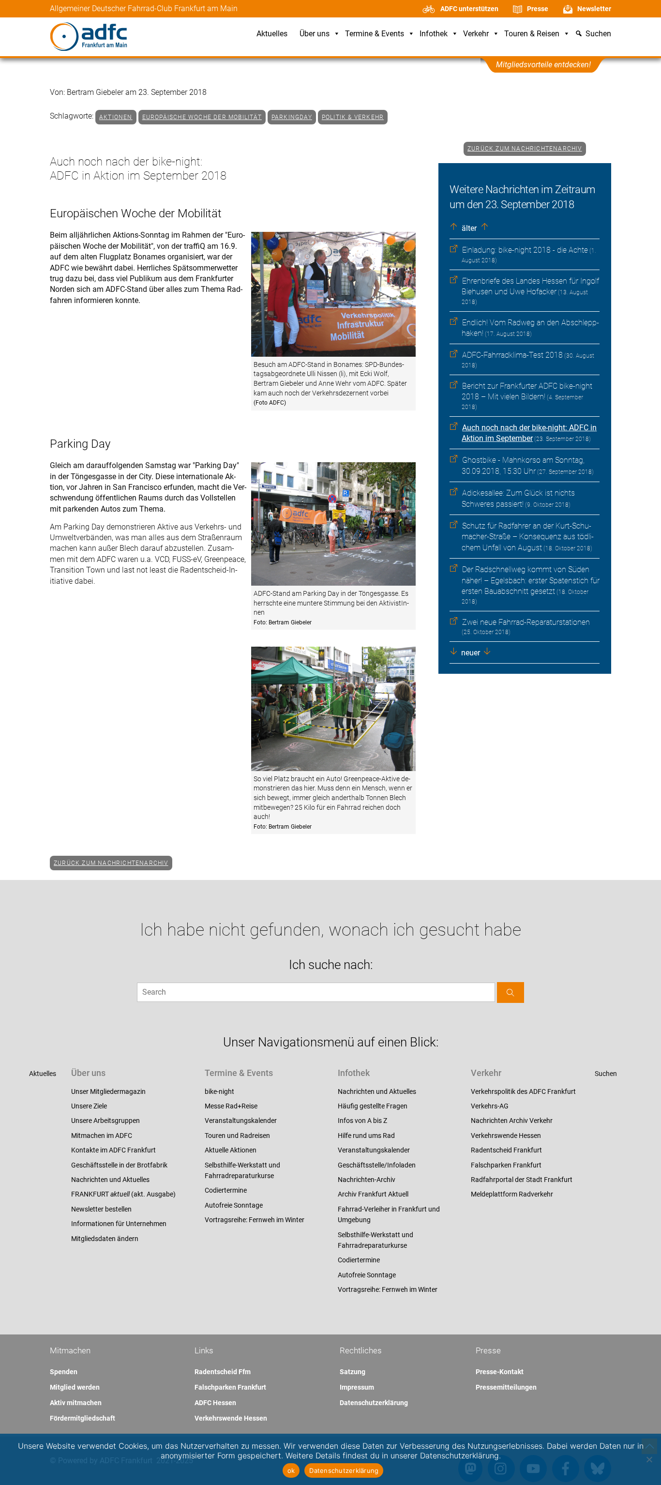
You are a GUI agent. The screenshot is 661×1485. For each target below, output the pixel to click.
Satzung (352, 1372)
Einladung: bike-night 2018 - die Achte (525, 250)
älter (468, 228)
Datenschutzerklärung (374, 1403)
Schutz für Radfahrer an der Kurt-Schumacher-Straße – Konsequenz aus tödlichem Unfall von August (528, 536)
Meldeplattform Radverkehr (512, 1194)
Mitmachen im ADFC (101, 1135)
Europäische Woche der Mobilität (202, 117)
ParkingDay (291, 117)
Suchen (606, 1073)
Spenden (63, 1372)
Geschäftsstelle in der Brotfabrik (119, 1165)
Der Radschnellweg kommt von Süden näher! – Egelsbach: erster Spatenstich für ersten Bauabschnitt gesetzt (531, 580)
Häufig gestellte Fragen (372, 1106)
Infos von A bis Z (362, 1120)
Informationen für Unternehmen (118, 1223)
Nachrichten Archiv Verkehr (512, 1120)
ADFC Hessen (215, 1403)
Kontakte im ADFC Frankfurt (113, 1150)
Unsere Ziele (89, 1106)
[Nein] (649, 1459)
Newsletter (594, 9)
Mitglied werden (75, 1387)
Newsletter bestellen (101, 1209)
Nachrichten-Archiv (366, 1179)
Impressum (357, 1387)
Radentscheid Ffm (223, 1372)
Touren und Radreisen (237, 1135)
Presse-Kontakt (500, 1372)
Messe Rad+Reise (231, 1106)
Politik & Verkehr (353, 117)
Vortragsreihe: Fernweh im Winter (254, 1220)
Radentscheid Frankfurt (506, 1150)
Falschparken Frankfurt (506, 1165)
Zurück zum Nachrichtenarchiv (524, 148)
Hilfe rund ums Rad (366, 1135)
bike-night (219, 1091)
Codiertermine (226, 1190)
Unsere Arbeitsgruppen (105, 1120)
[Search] (510, 992)
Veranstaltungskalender (241, 1120)
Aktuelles (271, 34)
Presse (537, 9)
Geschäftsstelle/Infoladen (377, 1165)
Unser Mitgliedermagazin (108, 1091)
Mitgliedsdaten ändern (104, 1239)
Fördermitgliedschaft (82, 1418)
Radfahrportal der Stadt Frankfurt (521, 1179)
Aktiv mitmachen (76, 1403)
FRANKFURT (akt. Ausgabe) (123, 1194)
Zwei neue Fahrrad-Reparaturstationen (526, 622)
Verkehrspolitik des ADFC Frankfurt (523, 1091)
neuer (469, 652)
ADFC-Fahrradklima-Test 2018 (512, 355)
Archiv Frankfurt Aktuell (373, 1194)
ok (291, 1470)
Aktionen (116, 117)
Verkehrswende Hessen (506, 1135)
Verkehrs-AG (490, 1106)
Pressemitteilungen (506, 1387)
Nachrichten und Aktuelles (110, 1179)
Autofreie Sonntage (234, 1205)
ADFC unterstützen (469, 9)
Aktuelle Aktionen (230, 1150)
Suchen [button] (598, 34)
